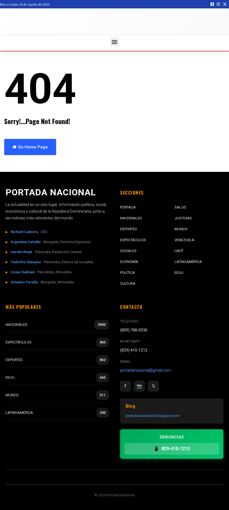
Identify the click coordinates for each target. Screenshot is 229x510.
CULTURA (127, 283)
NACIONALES (131, 218)
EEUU (179, 273)
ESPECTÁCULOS (133, 240)
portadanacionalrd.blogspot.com (153, 416)
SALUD (180, 207)
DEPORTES (128, 229)
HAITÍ (179, 251)
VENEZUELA (184, 240)
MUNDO (181, 229)
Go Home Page (32, 147)
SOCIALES (128, 251)
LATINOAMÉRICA (188, 262)
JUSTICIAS (183, 218)
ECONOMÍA (129, 262)
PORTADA (128, 207)
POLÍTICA (127, 273)
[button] (114, 41)
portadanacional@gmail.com (145, 370)
